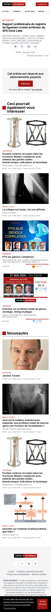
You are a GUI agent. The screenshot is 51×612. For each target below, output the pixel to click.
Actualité (8, 20)
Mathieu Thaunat (29, 43)
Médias (41, 11)
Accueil (5, 11)
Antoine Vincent (11, 36)
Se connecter (37, 89)
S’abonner (42, 4)
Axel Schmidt (24, 260)
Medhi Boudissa (24, 429)
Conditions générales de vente (29, 571)
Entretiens (30, 11)
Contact (11, 571)
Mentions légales (39, 574)
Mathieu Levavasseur (29, 40)
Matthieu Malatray (12, 262)
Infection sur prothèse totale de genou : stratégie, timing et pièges (24, 310)
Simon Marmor (29, 315)
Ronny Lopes (9, 40)
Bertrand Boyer (9, 317)
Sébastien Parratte (31, 262)
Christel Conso (35, 38)
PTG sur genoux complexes (18, 256)
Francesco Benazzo (40, 260)
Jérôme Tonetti (11, 375)
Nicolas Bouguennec (14, 38)
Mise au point (8, 417)
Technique (7, 151)
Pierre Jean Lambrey (33, 36)
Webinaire (6, 254)
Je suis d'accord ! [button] (42, 604)
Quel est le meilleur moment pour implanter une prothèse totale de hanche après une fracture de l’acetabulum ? (25, 423)
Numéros (17, 11)
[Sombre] (33, 4)
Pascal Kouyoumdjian (12, 315)
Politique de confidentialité (18, 574)
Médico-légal (8, 207)
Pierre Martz (8, 166)
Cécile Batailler (9, 260)
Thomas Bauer (10, 43)
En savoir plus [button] (10, 608)
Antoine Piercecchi (23, 166)
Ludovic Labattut (10, 535)
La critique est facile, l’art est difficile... (24, 209)
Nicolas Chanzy (9, 213)
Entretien (6, 373)
